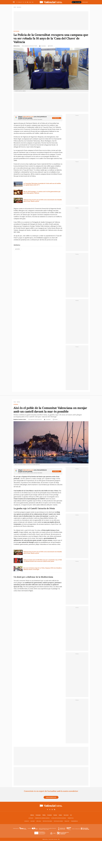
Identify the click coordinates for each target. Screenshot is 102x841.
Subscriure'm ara (51, 797)
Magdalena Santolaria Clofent (20, 419)
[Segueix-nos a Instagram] (26, 2)
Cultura (60, 815)
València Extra (17, 45)
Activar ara (56, 118)
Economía (49, 815)
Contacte (26, 821)
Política (44, 815)
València (16, 404)
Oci (71, 815)
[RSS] (28, 2)
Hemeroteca (70, 818)
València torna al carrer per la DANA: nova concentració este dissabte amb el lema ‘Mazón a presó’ (42, 200)
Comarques (38, 815)
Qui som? (33, 821)
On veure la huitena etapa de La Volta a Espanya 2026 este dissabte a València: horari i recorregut (42, 568)
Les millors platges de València (58, 818)
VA (30, 2)
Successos (16, 31)
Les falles (31, 818)
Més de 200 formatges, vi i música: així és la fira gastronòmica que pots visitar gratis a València (41, 192)
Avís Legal (38, 821)
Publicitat (67, 821)
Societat (55, 815)
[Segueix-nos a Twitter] (24, 2)
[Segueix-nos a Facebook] (22, 2)
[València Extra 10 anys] (51, 807)
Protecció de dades (47, 821)
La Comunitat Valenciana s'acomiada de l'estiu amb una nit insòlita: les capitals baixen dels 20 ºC (42, 184)
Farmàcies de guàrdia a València (42, 818)
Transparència (74, 821)
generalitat (17, 249)
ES (32, 2)
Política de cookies (58, 821)
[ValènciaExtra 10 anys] (51, 2)
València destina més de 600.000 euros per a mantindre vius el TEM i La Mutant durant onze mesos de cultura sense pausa (42, 560)
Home (15, 7)
